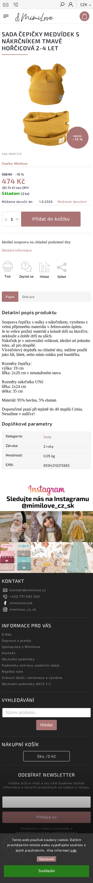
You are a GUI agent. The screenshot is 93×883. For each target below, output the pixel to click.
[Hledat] (62, 5)
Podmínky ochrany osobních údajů (31, 665)
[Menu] (6, 15)
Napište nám (12, 671)
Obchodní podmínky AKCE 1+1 (26, 684)
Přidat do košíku (51, 219)
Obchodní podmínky (18, 659)
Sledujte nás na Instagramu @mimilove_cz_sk (47, 501)
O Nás (7, 634)
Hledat (46, 725)
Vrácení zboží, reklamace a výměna (32, 678)
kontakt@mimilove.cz (28, 590)
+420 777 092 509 (25, 596)
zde (73, 850)
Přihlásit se (46, 817)
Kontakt (9, 653)
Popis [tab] (10, 297)
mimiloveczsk (21, 603)
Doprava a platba (16, 640)
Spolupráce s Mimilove (21, 647)
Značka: (15, 163)
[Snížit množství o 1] (5, 219)
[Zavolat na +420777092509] (16, 5)
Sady (47, 437)
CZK (84, 5)
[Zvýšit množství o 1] (17, 219)
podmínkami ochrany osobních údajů (46, 832)
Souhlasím (46, 871)
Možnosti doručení (72, 201)
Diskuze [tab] (28, 297)
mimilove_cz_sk (23, 609)
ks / (46, 756)
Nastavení (46, 859)
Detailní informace (17, 250)
